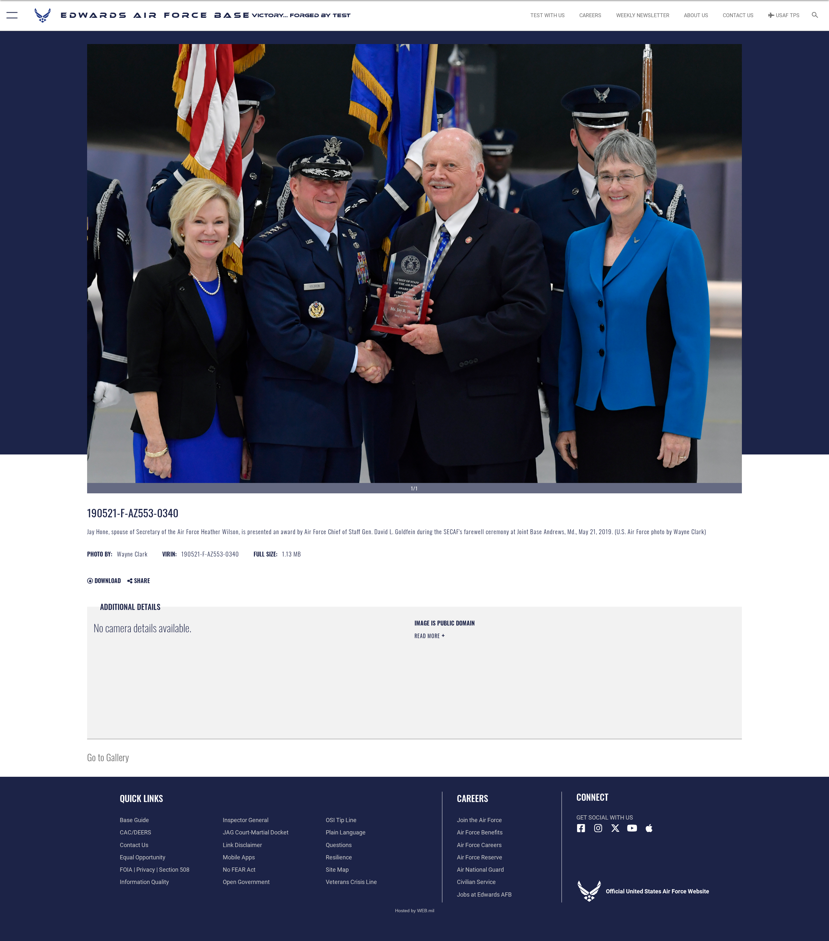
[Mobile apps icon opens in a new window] (649, 828)
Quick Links (141, 798)
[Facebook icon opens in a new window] (581, 828)
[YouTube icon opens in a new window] (632, 828)
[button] (10, 15)
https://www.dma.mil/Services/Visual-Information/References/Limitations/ (490, 667)
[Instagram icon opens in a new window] (598, 828)
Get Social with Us (604, 817)
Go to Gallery (108, 757)
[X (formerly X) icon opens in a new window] (615, 828)
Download (107, 580)
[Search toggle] (815, 15)
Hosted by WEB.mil (414, 910)
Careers (472, 798)
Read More (428, 636)
